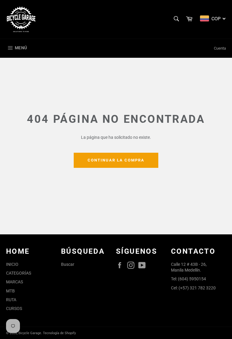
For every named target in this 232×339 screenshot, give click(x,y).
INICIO (12, 264)
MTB (10, 290)
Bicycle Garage (29, 333)
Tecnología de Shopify (59, 333)
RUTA (11, 299)
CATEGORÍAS (18, 273)
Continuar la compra (116, 160)
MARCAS (14, 281)
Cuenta (220, 48)
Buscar (67, 264)
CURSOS (14, 308)
